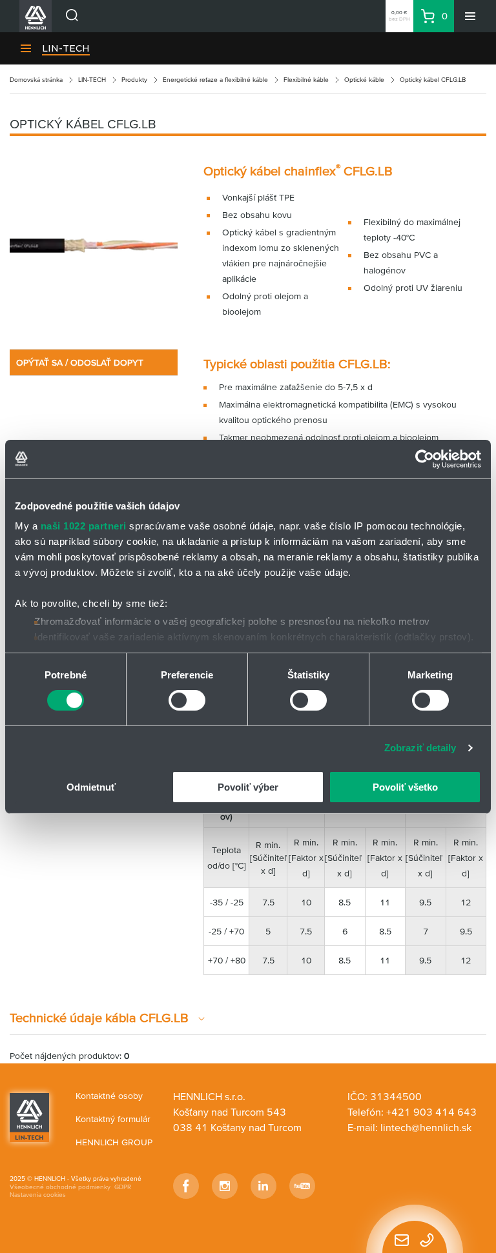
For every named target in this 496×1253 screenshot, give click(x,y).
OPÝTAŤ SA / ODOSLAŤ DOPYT (79, 362)
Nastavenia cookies (38, 1194)
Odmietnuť (91, 787)
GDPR (122, 1186)
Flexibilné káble (306, 79)
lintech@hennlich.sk (425, 1127)
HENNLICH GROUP (114, 1142)
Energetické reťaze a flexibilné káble (215, 79)
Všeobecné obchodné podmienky (60, 1186)
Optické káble (364, 79)
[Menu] (470, 16)
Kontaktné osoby (109, 1095)
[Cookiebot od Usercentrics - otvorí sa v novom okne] (424, 458)
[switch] (187, 700)
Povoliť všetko (405, 787)
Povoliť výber (248, 787)
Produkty (134, 79)
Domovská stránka (36, 79)
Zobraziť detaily (420, 747)
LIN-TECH (66, 48)
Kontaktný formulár (113, 1119)
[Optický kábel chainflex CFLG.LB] (94, 246)
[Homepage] (29, 1116)
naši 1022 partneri (84, 525)
